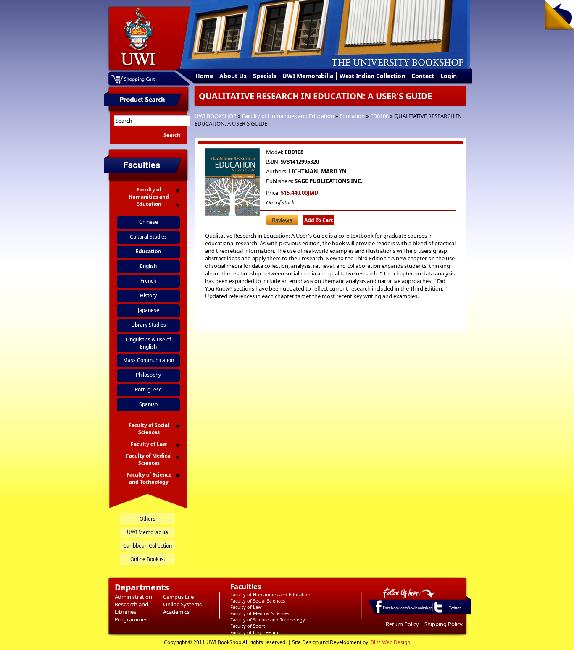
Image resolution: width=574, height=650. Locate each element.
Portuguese (148, 389)
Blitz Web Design (390, 642)
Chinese (148, 221)
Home (204, 76)
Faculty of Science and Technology (267, 619)
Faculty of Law (246, 607)
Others (147, 518)
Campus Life (178, 596)
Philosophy (148, 374)
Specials (264, 76)
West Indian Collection (372, 76)
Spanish (148, 404)
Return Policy (402, 624)
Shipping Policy (443, 624)
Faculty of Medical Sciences (259, 613)
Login (448, 76)
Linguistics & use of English (148, 343)
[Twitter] (438, 612)
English (148, 266)
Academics (176, 612)
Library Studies (148, 324)
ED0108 (379, 116)
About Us (233, 76)
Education (352, 116)
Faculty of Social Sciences (257, 601)
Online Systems (182, 604)
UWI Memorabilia (307, 76)
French (148, 280)
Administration (133, 596)
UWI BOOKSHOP (216, 116)
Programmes (131, 619)
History (148, 295)
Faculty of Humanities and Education (288, 116)
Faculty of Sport (247, 626)
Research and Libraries (131, 608)
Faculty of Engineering (255, 632)
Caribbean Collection (147, 545)
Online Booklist (147, 559)
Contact (422, 76)
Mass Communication (148, 360)
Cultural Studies (148, 236)
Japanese (148, 310)
